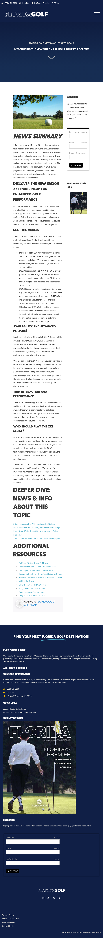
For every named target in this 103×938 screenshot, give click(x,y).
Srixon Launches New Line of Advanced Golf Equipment (37, 538)
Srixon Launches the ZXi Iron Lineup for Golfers (34, 524)
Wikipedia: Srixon (26, 581)
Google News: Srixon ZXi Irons (32, 595)
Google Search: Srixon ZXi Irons (33, 585)
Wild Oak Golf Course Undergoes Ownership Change (36, 527)
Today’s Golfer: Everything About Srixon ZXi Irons (40, 574)
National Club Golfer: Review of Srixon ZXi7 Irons (40, 577)
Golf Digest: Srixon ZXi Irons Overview (36, 570)
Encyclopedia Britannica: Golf (32, 588)
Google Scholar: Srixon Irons (31, 592)
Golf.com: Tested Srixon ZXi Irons (33, 563)
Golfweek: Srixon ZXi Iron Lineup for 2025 (37, 566)
